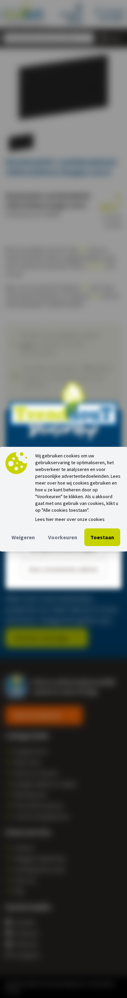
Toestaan (102, 537)
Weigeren (23, 537)
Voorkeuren (62, 537)
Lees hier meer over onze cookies (70, 519)
